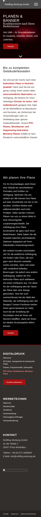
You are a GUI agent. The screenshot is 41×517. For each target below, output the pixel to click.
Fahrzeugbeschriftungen (13, 417)
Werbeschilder (9, 406)
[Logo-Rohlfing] (17, 4)
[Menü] (35, 4)
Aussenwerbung (9, 414)
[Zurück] (5, 157)
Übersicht (7, 358)
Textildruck (7, 410)
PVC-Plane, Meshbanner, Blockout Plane (18, 372)
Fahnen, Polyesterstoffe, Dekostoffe (17, 367)
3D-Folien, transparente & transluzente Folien (19, 362)
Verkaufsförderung (10, 421)
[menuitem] (35, 4)
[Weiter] (36, 157)
